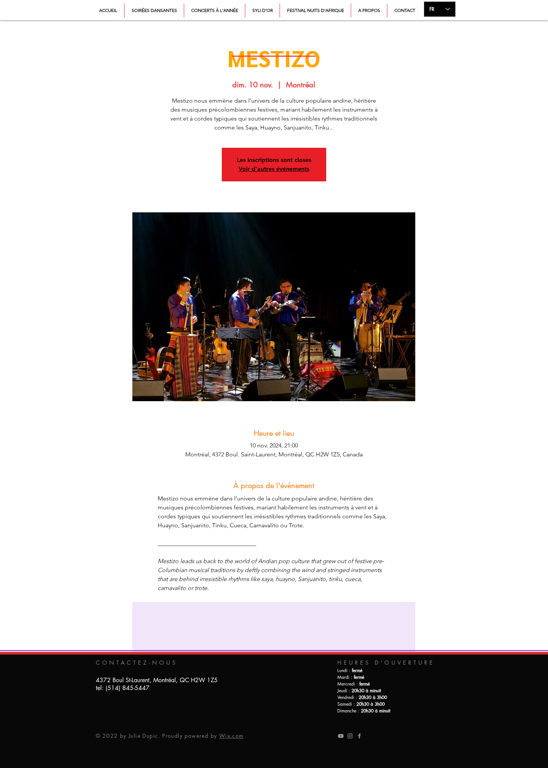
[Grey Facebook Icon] (359, 736)
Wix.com (231, 735)
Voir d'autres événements (274, 168)
